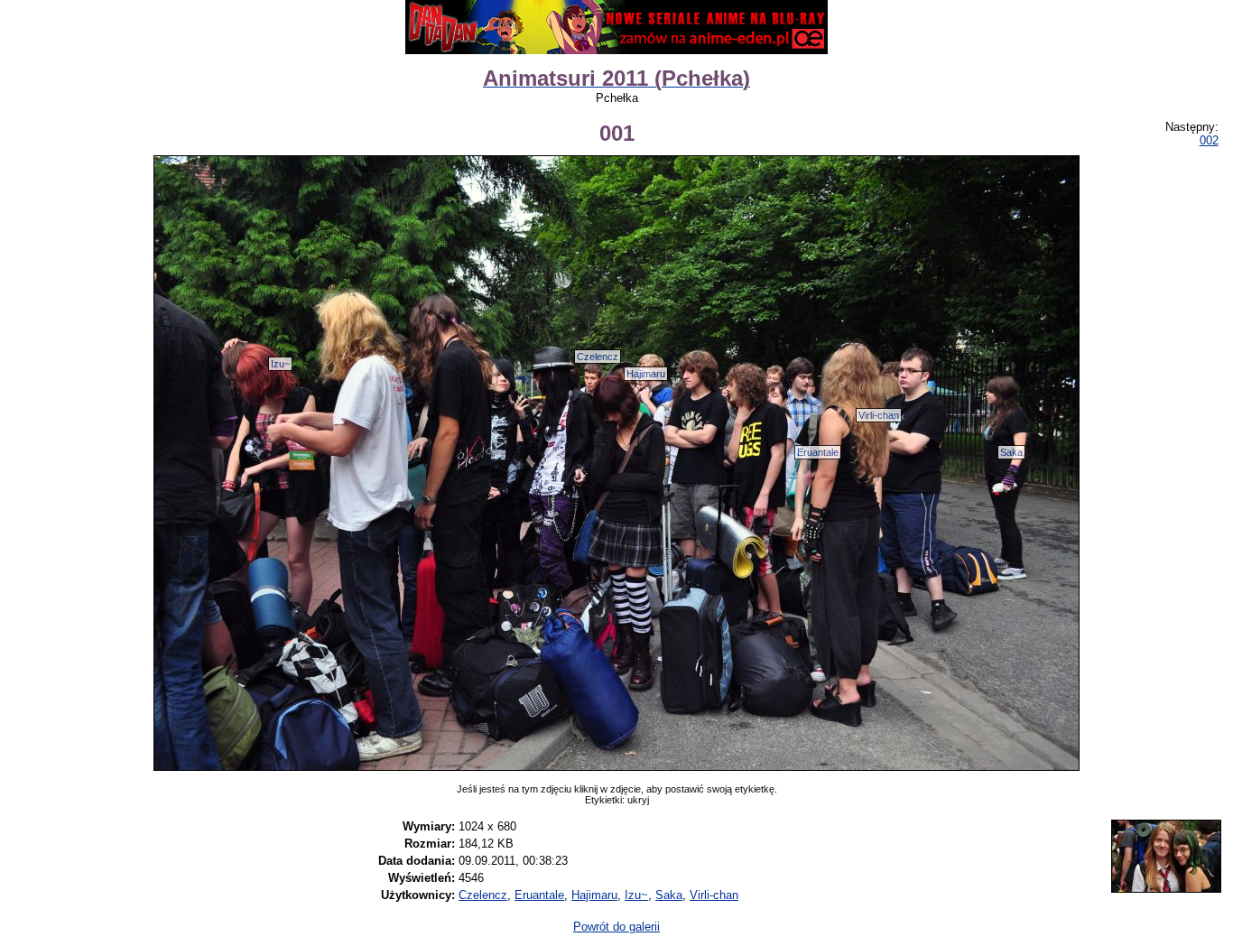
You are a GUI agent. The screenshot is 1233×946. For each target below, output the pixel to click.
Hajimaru (645, 373)
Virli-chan (878, 415)
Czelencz (597, 356)
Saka (1011, 452)
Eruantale (818, 452)
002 (1209, 140)
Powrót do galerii (616, 926)
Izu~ (280, 363)
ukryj (638, 799)
